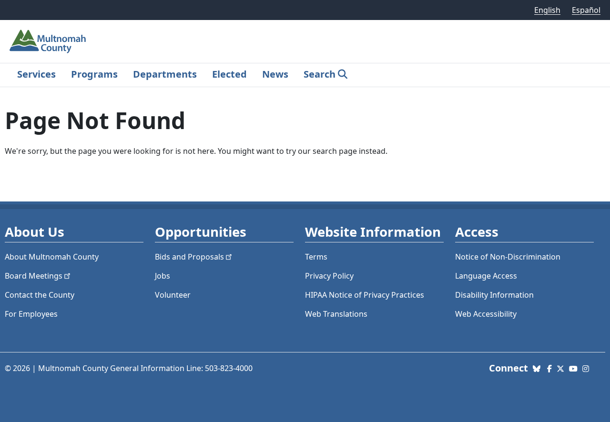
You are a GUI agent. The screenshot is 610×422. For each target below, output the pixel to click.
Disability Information (494, 295)
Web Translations (336, 314)
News (275, 74)
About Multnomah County (52, 256)
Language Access (486, 276)
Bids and (189, 256)
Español (586, 10)
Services (36, 74)
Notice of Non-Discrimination (507, 256)
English (547, 10)
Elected (229, 74)
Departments (165, 74)
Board (33, 276)
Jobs (162, 276)
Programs (94, 74)
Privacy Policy (329, 276)
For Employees (31, 314)
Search (320, 74)
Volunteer (173, 295)
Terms (316, 256)
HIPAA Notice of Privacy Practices (364, 295)
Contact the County (39, 295)
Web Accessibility (486, 314)
